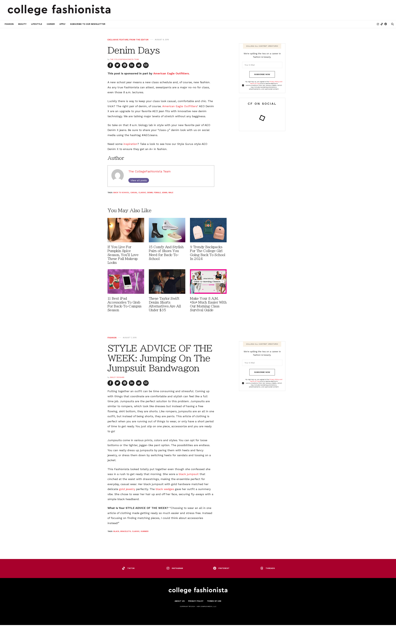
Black (116, 531)
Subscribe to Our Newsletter (87, 24)
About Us (180, 601)
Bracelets (125, 531)
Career (51, 24)
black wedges (165, 489)
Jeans (164, 193)
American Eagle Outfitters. (171, 73)
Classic (142, 193)
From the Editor (138, 40)
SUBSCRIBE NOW (262, 74)
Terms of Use (214, 601)
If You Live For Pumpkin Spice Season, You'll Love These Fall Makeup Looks (123, 254)
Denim (150, 193)
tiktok (131, 568)
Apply (62, 24)
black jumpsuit (189, 474)
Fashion (9, 24)
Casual (133, 193)
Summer (144, 531)
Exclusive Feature (118, 40)
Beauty (22, 24)
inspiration (130, 144)
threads (270, 568)
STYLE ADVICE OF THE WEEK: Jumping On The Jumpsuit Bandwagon (160, 358)
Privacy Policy (195, 601)
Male (170, 193)
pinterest (223, 568)
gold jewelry (127, 489)
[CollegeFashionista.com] (59, 10)
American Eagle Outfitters (179, 106)
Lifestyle (36, 24)
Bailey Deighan (117, 377)
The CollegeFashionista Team (124, 59)
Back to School (121, 193)
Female (157, 193)
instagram (177, 568)
